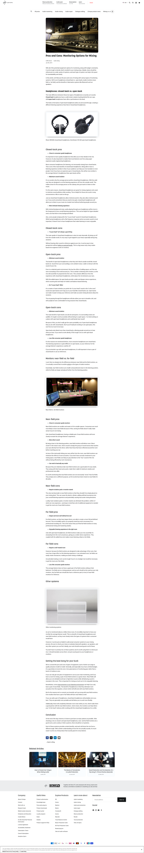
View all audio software (61, 831)
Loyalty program (41, 814)
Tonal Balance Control (61, 819)
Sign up (121, 799)
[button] (31, 11)
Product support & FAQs (43, 822)
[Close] (141, 849)
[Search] (129, 2)
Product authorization (42, 799)
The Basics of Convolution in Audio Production (72, 771)
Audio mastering (47, 11)
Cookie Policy (23, 851)
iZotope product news (94, 11)
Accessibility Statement (24, 827)
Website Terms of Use (7, 851)
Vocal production (78, 819)
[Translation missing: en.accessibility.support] (132, 2)
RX (56, 799)
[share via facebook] (47, 737)
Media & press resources (24, 811)
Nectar (57, 808)
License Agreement (23, 824)
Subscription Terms (23, 830)
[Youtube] (98, 810)
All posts (37, 11)
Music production (78, 814)
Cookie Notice (21, 817)
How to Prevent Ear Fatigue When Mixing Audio (43, 771)
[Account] (136, 2)
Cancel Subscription (23, 833)
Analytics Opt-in (22, 836)
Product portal (40, 811)
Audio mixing (59, 11)
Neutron (57, 805)
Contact (20, 802)
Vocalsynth (58, 811)
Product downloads (42, 808)
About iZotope (22, 799)
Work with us (21, 805)
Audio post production (80, 805)
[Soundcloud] (101, 810)
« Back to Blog (50, 742)
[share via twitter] (51, 737)
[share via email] (59, 737)
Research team (22, 808)
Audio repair (69, 11)
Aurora (57, 814)
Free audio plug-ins (42, 805)
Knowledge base (41, 802)
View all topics (77, 822)
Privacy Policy (15, 851)
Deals (38, 817)
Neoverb (57, 817)
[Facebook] (93, 810)
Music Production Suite (61, 822)
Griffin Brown (49, 60)
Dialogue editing (80, 11)
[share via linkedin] (55, 737)
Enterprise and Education (24, 814)
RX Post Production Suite (61, 825)
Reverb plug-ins (59, 828)
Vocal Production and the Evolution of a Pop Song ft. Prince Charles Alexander (101, 771)
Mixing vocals (107, 11)
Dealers (39, 819)
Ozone (57, 802)
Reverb (75, 817)
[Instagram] (96, 810)
